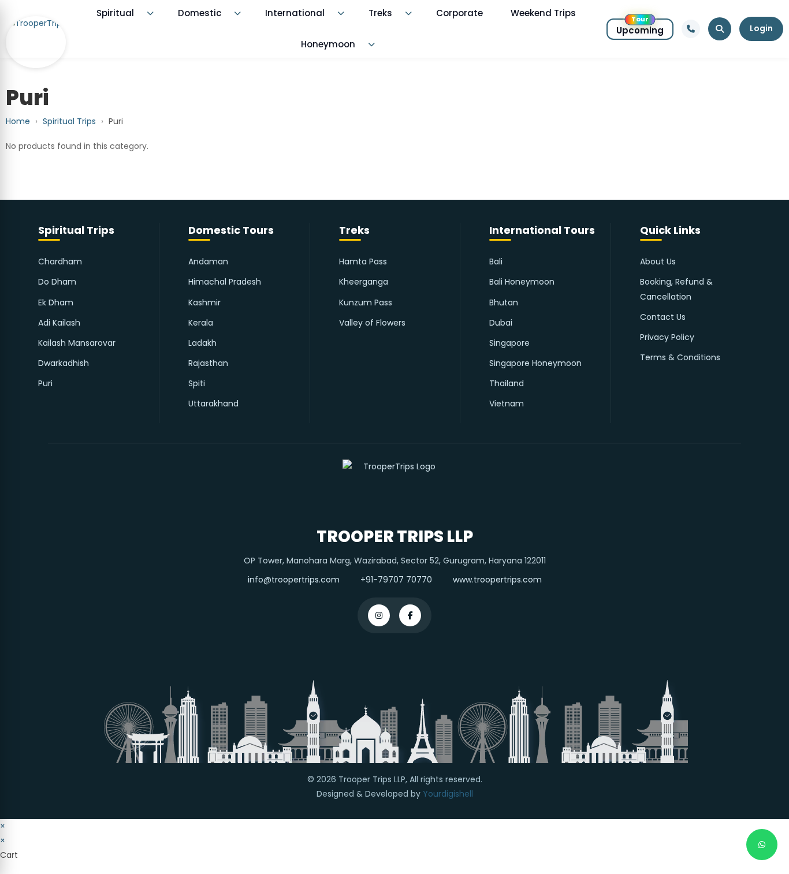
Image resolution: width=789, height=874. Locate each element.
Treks (380, 13)
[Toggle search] (719, 28)
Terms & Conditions (680, 357)
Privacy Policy (667, 337)
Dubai (500, 322)
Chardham (60, 261)
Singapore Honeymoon (535, 363)
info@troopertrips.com (294, 579)
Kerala (200, 322)
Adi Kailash (59, 322)
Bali (496, 261)
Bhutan (503, 302)
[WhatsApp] (761, 844)
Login (761, 28)
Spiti (196, 383)
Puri (45, 383)
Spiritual (115, 13)
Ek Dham (55, 302)
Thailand (506, 383)
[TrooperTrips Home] (36, 29)
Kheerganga (363, 281)
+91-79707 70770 (396, 579)
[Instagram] (379, 615)
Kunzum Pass (365, 302)
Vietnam (506, 403)
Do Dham (57, 281)
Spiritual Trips (69, 121)
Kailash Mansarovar (77, 343)
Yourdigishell (448, 794)
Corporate (459, 13)
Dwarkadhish (63, 363)
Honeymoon (328, 44)
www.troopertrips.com (497, 579)
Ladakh (202, 343)
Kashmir (204, 302)
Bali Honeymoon (521, 281)
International (295, 13)
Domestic (199, 13)
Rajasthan (208, 363)
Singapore (509, 343)
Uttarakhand (213, 403)
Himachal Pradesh (224, 281)
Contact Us (663, 317)
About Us (658, 261)
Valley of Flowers (372, 322)
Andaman (208, 261)
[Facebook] (410, 615)
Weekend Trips (543, 13)
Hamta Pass (363, 261)
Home (18, 121)
